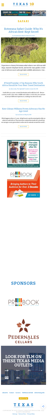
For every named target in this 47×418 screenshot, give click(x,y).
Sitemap (14, 414)
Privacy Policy (31, 414)
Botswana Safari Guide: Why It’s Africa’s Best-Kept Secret (23, 30)
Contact (11, 392)
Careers (18, 392)
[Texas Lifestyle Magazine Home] (23, 4)
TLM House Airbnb (27, 392)
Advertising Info (39, 392)
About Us (5, 392)
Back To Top (23, 398)
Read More (23, 74)
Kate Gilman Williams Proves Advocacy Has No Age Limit (23, 110)
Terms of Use (22, 414)
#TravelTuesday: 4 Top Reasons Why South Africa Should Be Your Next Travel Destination (23, 84)
